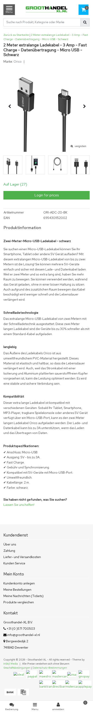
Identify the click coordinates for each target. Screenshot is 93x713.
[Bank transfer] (9, 694)
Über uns (9, 544)
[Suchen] (85, 22)
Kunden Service (14, 563)
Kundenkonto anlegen (19, 583)
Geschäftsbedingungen (16, 667)
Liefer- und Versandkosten (22, 557)
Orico (18, 61)
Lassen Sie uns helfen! (18, 505)
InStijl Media (10, 663)
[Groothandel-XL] (46, 9)
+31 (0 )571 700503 (20, 629)
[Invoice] (22, 694)
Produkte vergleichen (18, 602)
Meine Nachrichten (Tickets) (23, 596)
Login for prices (46, 195)
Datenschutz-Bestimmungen (50, 667)
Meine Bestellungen (17, 590)
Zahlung (9, 551)
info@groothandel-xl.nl (23, 635)
